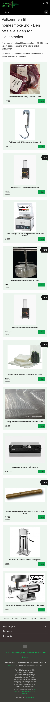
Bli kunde (15, 618)
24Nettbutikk (29, 697)
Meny (6, 12)
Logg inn (33, 618)
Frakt (8, 652)
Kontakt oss (42, 618)
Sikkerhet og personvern (36, 652)
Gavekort (24, 618)
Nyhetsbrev (26, 657)
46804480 (12, 665)
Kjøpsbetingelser (18, 652)
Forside (6, 618)
